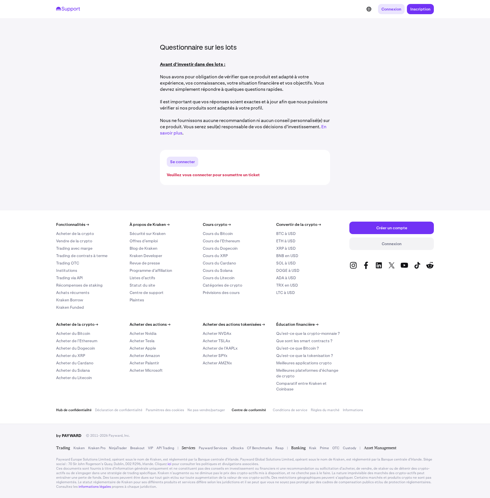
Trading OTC (67, 263)
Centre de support (147, 292)
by (68, 435)
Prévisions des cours (221, 292)
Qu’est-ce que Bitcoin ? (297, 348)
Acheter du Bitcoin (73, 333)
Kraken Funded (70, 307)
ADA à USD (286, 277)
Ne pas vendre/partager (206, 410)
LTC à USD (285, 292)
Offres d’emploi (144, 240)
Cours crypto (217, 224)
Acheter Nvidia (143, 333)
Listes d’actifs (142, 277)
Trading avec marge (74, 248)
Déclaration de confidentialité (118, 410)
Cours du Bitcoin (218, 233)
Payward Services (213, 448)
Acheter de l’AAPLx (220, 348)
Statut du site (142, 285)
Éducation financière (297, 324)
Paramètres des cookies (165, 410)
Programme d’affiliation (151, 270)
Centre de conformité (249, 410)
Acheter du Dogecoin (75, 348)
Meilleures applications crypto (303, 362)
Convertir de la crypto (298, 224)
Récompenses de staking (79, 285)
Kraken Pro (96, 448)
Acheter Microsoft (146, 370)
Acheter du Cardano (74, 362)
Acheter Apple (143, 348)
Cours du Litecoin (219, 277)
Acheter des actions (150, 324)
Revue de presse (145, 263)
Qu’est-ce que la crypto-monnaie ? (308, 333)
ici (169, 464)
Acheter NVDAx (217, 333)
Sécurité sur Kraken (148, 233)
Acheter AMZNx (217, 362)
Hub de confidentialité (74, 410)
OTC (335, 448)
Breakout (137, 448)
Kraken (79, 448)
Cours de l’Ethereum (221, 240)
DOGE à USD (287, 270)
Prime (324, 448)
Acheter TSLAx (216, 340)
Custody (349, 448)
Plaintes (137, 299)
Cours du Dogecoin (220, 248)
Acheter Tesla (142, 340)
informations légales (95, 486)
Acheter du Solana (73, 370)
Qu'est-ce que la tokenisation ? (304, 355)
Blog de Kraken (143, 248)
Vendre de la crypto (74, 240)
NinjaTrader (118, 448)
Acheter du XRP (70, 355)
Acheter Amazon (145, 355)
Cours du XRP (215, 255)
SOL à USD (286, 263)
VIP (150, 448)
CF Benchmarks (259, 448)
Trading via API (69, 277)
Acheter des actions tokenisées (234, 324)
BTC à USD (286, 233)
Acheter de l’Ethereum (76, 340)
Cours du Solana (218, 270)
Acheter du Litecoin (74, 377)
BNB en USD (287, 255)
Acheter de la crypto (75, 233)
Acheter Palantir (144, 362)
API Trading (165, 448)
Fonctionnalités (72, 224)
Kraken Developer (146, 255)
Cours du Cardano (219, 263)
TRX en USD (287, 285)
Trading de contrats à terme (81, 255)
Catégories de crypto (222, 285)
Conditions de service (290, 410)
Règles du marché (325, 410)
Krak (312, 448)
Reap (279, 448)
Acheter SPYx (215, 355)
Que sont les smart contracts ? (304, 340)
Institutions (66, 270)
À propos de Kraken (150, 224)
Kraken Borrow (69, 299)
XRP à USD (286, 248)
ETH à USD (285, 240)
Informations (353, 410)
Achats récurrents (72, 292)
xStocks (237, 448)
